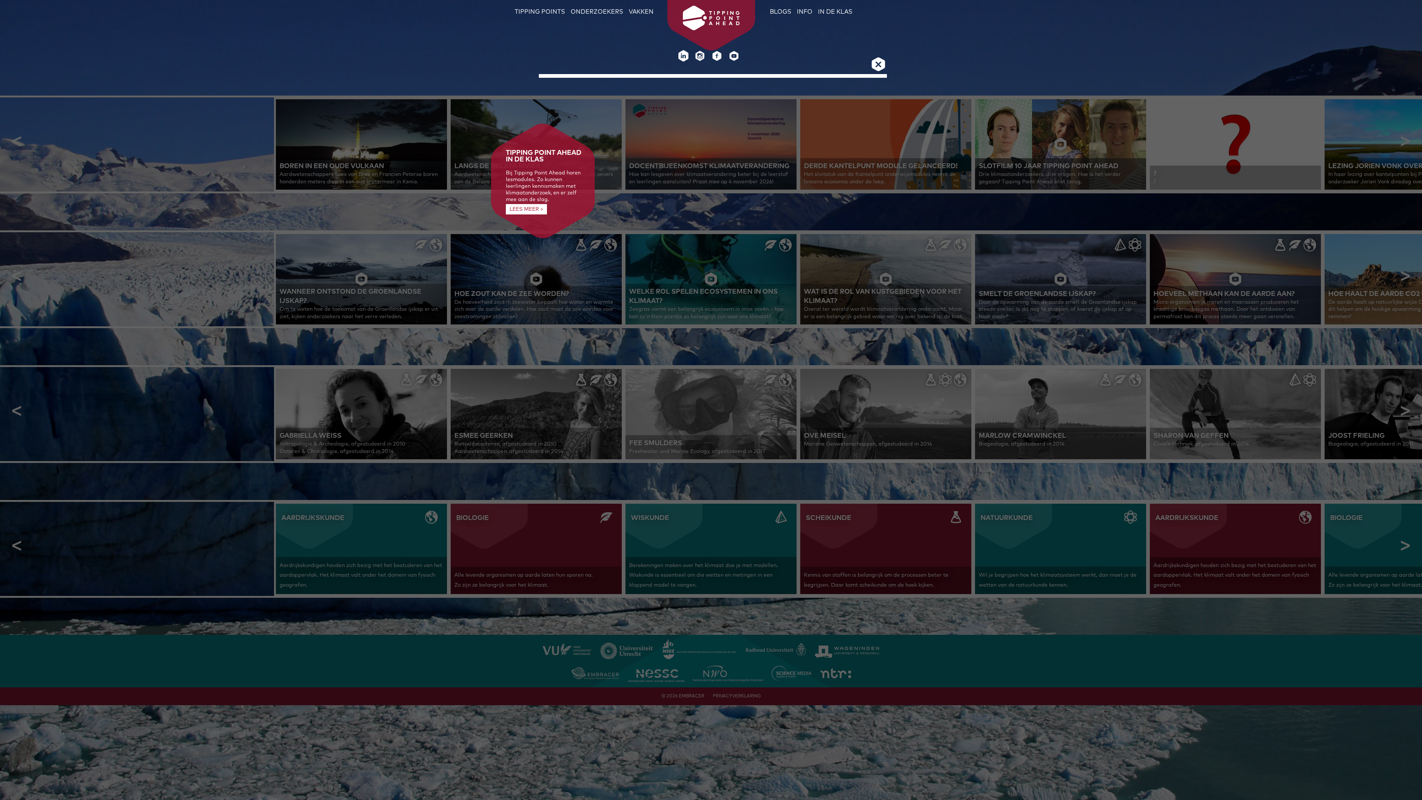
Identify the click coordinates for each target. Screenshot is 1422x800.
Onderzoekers (597, 12)
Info (804, 12)
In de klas (835, 12)
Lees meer (524, 209)
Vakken (641, 12)
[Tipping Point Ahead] (711, 28)
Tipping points (540, 12)
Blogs (780, 12)
